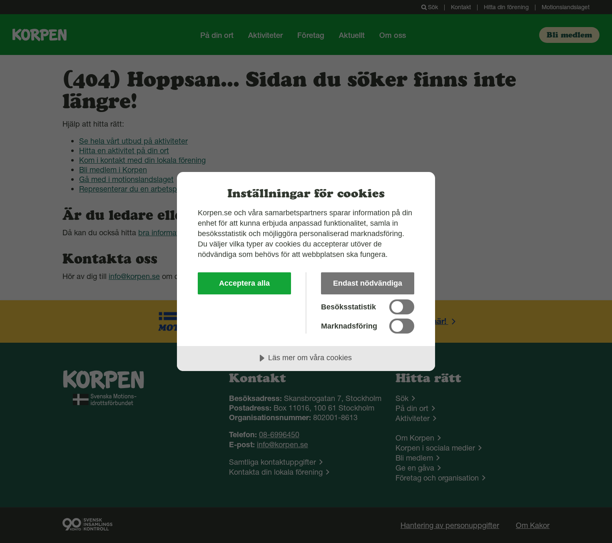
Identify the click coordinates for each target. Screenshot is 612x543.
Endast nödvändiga (367, 283)
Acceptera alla (244, 283)
